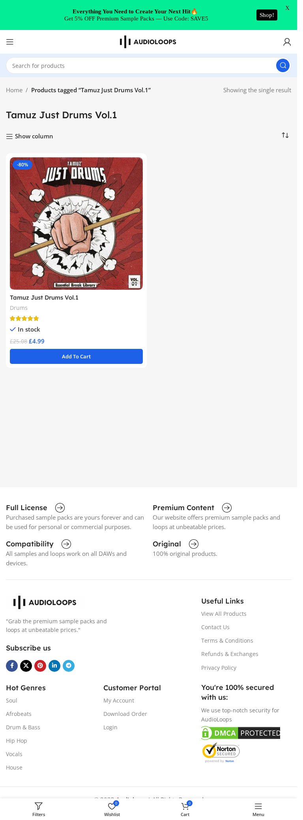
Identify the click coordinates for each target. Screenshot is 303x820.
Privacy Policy (218, 667)
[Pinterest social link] (40, 666)
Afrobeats (19, 714)
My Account (118, 700)
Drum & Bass (23, 727)
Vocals (14, 754)
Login (110, 727)
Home (14, 90)
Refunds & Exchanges (229, 654)
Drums (19, 307)
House (14, 767)
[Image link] (45, 602)
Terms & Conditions (227, 640)
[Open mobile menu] (10, 42)
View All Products (224, 613)
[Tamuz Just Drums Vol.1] (76, 223)
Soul (11, 700)
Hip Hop (16, 740)
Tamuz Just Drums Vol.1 (44, 297)
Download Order (125, 714)
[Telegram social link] (69, 666)
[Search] (283, 65)
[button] (76, 356)
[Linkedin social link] (54, 666)
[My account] (287, 42)
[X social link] (26, 666)
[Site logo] (148, 41)
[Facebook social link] (12, 666)
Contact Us (215, 627)
